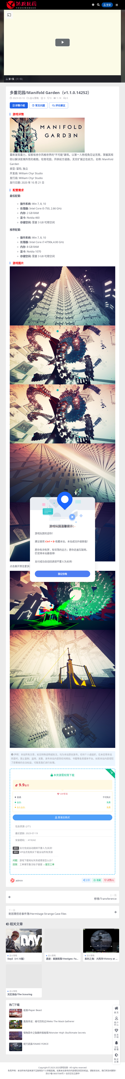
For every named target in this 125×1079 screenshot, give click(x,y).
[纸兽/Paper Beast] (15, 1013)
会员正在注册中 (73, 1073)
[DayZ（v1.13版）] (24, 941)
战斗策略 (34, 98)
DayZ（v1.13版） (16, 958)
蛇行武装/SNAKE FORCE (36, 1043)
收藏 (99, 880)
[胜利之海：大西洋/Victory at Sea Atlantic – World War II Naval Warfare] (101, 941)
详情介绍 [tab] (20, 105)
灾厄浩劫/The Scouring (19, 994)
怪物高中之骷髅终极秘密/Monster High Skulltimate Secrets (54, 1032)
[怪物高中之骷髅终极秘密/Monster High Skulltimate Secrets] (15, 1035)
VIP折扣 (64, 794)
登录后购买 (64, 817)
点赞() (110, 880)
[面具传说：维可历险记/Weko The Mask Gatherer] (15, 1024)
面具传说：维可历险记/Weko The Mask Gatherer (48, 1021)
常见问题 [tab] (40, 105)
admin (19, 880)
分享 (88, 880)
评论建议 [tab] (60, 105)
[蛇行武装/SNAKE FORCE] (15, 1047)
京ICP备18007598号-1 (55, 1073)
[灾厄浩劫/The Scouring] (24, 976)
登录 (108, 5)
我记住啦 (62, 573)
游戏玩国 (64, 1067)
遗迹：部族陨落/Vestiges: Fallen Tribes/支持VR (62, 960)
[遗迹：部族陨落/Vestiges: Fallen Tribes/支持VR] (62, 941)
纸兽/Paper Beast (32, 1010)
